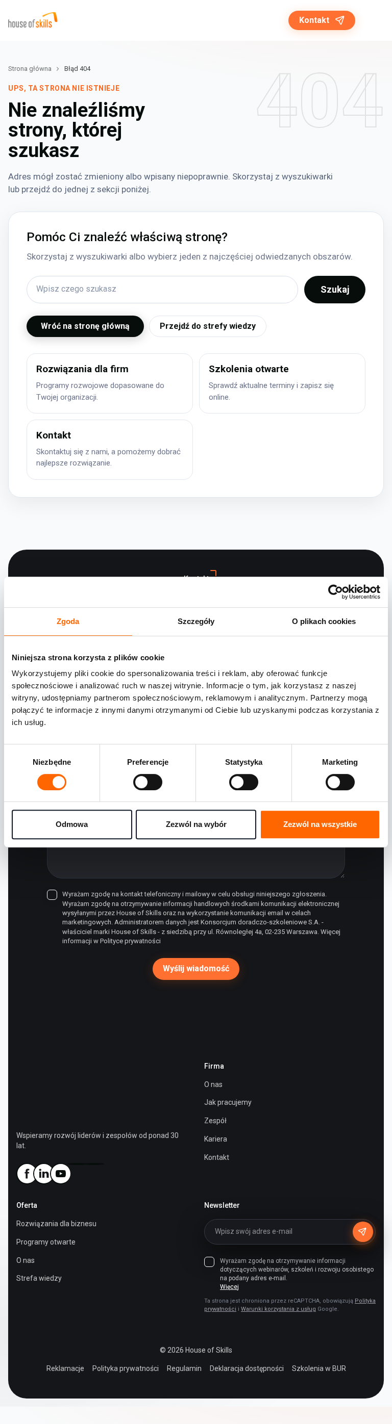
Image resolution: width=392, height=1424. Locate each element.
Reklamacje (65, 1368)
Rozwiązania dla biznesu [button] (56, 1224)
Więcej (229, 1286)
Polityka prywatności (125, 1368)
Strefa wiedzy (39, 1278)
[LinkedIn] (43, 1173)
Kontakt (314, 20)
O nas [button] (25, 1260)
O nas (213, 1084)
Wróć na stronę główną (85, 326)
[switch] (147, 782)
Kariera (215, 1139)
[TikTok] (94, 1164)
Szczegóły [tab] (196, 621)
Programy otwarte (46, 1242)
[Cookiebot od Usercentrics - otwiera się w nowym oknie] (335, 592)
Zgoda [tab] (68, 621)
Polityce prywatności (130, 941)
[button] (373, 20)
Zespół (215, 1121)
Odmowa (72, 824)
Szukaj (335, 289)
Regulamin (184, 1368)
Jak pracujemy (228, 1102)
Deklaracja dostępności (247, 1368)
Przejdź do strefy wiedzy (208, 326)
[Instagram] (77, 1164)
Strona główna (30, 68)
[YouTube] (60, 1173)
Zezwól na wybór (196, 824)
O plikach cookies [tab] (324, 621)
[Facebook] (26, 1173)
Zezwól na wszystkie (320, 824)
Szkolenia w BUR (319, 1368)
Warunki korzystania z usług (278, 1309)
